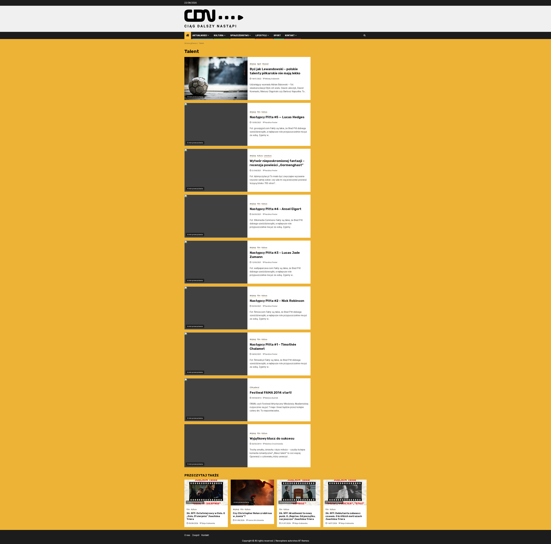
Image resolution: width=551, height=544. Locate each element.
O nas (187, 535)
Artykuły (253, 64)
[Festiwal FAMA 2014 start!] (216, 399)
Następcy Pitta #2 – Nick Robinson (277, 301)
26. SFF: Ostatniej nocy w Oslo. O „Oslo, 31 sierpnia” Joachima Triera (206, 516)
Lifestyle (261, 35)
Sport (277, 35)
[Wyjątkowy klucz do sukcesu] (216, 445)
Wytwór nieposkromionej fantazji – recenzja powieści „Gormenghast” (277, 163)
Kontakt (290, 35)
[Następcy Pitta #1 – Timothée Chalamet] (216, 353)
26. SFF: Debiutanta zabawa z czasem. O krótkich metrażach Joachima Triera (343, 516)
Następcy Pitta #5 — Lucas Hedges (277, 117)
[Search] (364, 35)
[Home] (187, 36)
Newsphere (281, 540)
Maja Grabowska (208, 523)
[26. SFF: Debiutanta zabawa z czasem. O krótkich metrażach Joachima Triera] (345, 492)
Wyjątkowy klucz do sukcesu (272, 438)
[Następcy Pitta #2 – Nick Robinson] (216, 308)
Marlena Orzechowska (274, 444)
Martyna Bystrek (271, 398)
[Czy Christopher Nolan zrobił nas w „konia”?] (252, 492)
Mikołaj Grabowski (272, 79)
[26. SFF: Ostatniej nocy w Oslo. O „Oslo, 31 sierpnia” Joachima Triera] (206, 492)
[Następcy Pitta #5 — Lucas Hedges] (216, 124)
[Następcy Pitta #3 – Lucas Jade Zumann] (216, 262)
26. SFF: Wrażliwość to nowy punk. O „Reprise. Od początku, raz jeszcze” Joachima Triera (297, 516)
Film (258, 112)
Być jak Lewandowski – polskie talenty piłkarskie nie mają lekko (275, 71)
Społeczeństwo (239, 35)
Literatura (267, 156)
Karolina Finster (271, 123)
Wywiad (265, 64)
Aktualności (199, 35)
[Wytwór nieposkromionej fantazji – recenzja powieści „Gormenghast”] (216, 170)
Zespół (195, 535)
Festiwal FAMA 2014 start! (271, 393)
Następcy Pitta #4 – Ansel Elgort (275, 209)
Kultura (218, 35)
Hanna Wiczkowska (256, 520)
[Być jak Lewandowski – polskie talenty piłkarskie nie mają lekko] (216, 78)
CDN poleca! (254, 387)
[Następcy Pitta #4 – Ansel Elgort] (216, 216)
